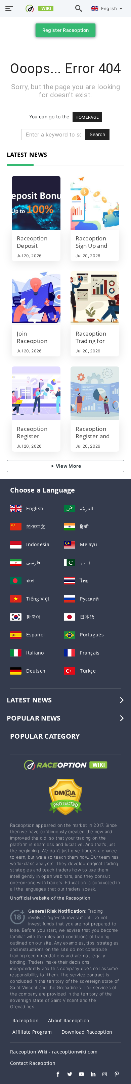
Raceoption (25, 1020)
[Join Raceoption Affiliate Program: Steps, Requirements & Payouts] (36, 298)
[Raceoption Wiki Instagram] (101, 1075)
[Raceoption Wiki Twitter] (66, 1075)
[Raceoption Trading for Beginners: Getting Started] (95, 298)
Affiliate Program (32, 1032)
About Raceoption (68, 1020)
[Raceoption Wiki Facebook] (54, 1075)
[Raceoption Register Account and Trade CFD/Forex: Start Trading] (36, 393)
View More (68, 466)
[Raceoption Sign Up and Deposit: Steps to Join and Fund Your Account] (95, 203)
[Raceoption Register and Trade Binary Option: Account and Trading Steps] (95, 393)
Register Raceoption (65, 30)
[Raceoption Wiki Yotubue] (78, 1075)
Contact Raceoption (32, 1063)
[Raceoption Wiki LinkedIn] (90, 1075)
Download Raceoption (86, 1032)
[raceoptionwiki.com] (35, 8)
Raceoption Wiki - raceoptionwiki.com (53, 1051)
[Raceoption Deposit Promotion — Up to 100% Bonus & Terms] (36, 203)
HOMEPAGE (87, 117)
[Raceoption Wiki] (65, 771)
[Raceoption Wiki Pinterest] (113, 1075)
